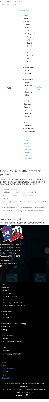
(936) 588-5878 (14, 256)
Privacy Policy (39, 389)
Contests (27, 107)
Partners (28, 92)
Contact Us (28, 125)
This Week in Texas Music (15, 305)
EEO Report (28, 389)
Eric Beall (30, 40)
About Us (27, 18)
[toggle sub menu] (32, 143)
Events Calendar (8, 335)
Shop (27, 95)
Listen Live (24, 11)
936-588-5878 (11, 4)
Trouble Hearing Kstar (24, 392)
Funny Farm (9, 293)
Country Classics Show (30, 46)
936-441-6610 (15, 1)
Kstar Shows (8, 290)
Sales (29, 73)
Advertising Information (12, 354)
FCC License (7, 389)
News (26, 122)
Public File (18, 389)
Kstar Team (29, 67)
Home (26, 15)
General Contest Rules (28, 113)
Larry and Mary (11, 296)
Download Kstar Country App (14, 323)
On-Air (29, 70)
